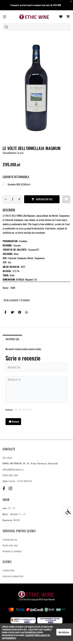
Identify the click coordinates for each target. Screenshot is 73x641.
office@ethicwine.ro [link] (13, 469)
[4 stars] (27, 409)
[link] (5, 17)
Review (15, 421)
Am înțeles (63, 632)
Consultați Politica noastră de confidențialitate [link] (26, 636)
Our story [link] (7, 457)
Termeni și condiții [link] (12, 551)
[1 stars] (16, 409)
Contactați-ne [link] (10, 539)
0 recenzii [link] (25, 300)
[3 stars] (23, 409)
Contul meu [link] (9, 570)
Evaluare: (9, 409)
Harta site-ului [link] (10, 545)
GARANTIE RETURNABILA (16, 177)
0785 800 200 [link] (10, 475)
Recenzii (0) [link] (12, 339)
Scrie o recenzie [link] (11, 300)
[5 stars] (30, 409)
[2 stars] (19, 409)
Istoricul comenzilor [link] (13, 576)
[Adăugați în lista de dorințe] (66, 199)
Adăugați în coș (44, 199)
